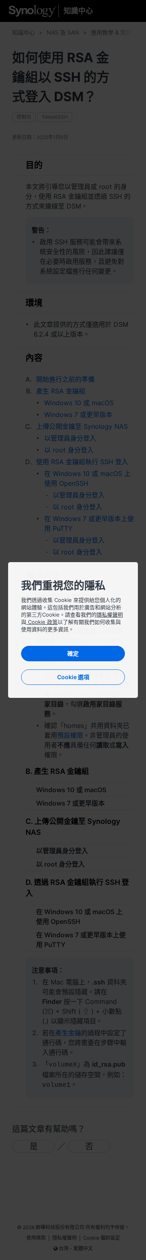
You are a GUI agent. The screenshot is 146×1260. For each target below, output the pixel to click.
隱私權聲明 (110, 614)
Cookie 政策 (42, 622)
